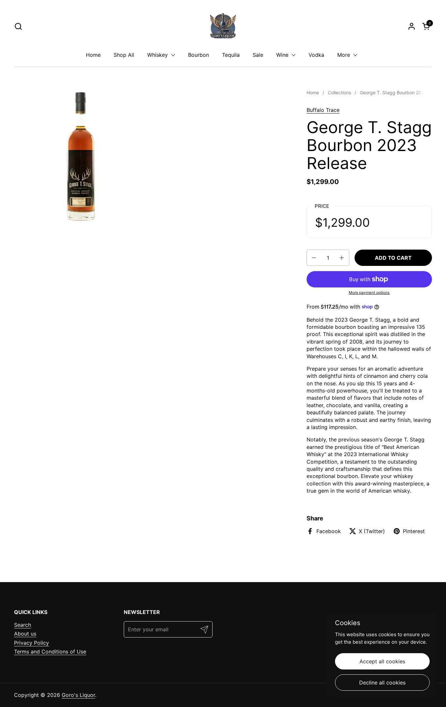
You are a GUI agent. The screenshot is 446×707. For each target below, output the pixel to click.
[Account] (411, 26)
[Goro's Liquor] (223, 26)
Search (22, 625)
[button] (18, 26)
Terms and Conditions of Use (50, 651)
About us (25, 633)
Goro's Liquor (78, 695)
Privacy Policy (31, 642)
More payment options (369, 292)
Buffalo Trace (323, 110)
